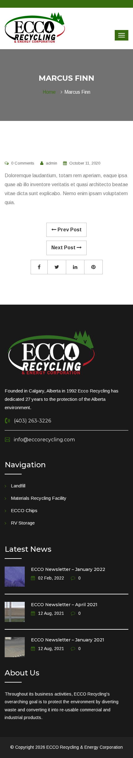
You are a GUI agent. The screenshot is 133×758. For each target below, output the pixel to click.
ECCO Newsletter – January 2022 (68, 569)
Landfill (18, 485)
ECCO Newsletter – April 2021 (64, 604)
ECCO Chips (24, 510)
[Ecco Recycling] (35, 27)
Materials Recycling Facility (38, 498)
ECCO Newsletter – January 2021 (67, 640)
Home (50, 92)
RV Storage (23, 522)
